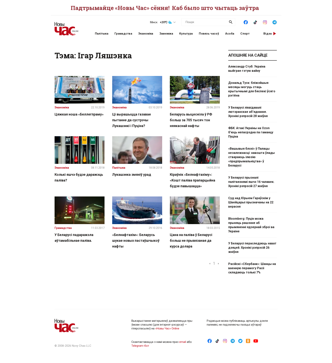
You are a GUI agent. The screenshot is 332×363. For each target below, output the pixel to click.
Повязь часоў (209, 33)
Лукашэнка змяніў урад (131, 174)
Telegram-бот (140, 345)
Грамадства (123, 33)
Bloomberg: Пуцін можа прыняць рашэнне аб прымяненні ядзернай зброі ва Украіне (251, 225)
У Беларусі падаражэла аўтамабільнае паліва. (74, 238)
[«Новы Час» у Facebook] (246, 22)
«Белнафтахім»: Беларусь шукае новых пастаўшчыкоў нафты (135, 240)
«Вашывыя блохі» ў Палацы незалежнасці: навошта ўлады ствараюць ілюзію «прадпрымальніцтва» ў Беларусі (251, 157)
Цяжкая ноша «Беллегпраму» (79, 114)
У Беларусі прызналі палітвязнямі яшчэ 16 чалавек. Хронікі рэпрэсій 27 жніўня (251, 182)
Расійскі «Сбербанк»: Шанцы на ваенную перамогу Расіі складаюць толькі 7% (252, 268)
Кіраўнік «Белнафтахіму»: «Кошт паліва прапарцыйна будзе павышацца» (192, 180)
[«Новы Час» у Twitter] (240, 340)
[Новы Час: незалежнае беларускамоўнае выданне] (70, 26)
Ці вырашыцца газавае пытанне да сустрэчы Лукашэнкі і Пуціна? (131, 120)
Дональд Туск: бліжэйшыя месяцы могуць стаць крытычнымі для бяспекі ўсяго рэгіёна (251, 89)
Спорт (245, 33)
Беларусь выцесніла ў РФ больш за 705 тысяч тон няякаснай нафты (191, 120)
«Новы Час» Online (167, 328)
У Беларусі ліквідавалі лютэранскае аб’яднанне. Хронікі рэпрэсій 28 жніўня (248, 112)
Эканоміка (145, 33)
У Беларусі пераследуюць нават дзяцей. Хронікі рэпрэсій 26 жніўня (252, 248)
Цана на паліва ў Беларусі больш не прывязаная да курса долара (191, 240)
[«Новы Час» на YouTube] (256, 340)
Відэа (267, 33)
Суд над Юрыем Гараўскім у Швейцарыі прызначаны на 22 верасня (250, 202)
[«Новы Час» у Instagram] (265, 22)
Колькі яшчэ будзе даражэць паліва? (79, 177)
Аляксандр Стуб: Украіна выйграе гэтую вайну (246, 69)
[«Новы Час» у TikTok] (255, 22)
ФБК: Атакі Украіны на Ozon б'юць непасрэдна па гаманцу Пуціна (250, 132)
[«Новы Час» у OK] (248, 340)
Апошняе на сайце (247, 55)
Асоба (229, 33)
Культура (186, 33)
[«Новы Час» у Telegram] (274, 22)
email (182, 342)
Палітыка (101, 33)
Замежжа (166, 33)
